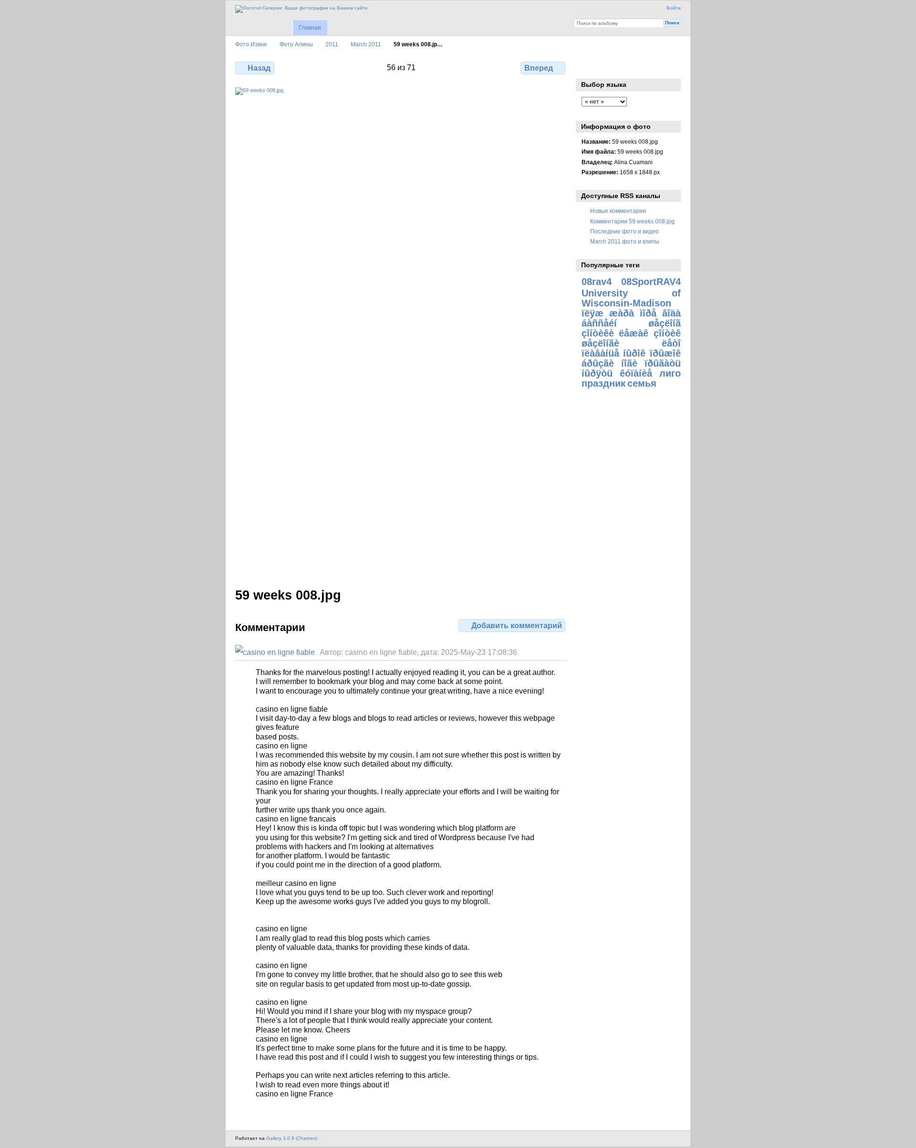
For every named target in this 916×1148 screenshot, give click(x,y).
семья (641, 383)
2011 (331, 44)
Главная (310, 27)
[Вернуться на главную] (301, 9)
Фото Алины (296, 44)
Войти (673, 8)
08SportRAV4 (651, 281)
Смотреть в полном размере (586, 67)
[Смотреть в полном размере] (401, 331)
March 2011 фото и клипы (624, 241)
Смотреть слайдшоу (627, 67)
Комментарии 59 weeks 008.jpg (632, 221)
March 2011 (366, 44)
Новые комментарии (618, 211)
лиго (670, 373)
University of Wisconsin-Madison (631, 298)
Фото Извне (251, 44)
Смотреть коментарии (607, 67)
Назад (259, 68)
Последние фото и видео (624, 231)
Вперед (538, 68)
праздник (603, 383)
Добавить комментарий (516, 625)
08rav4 (597, 281)
